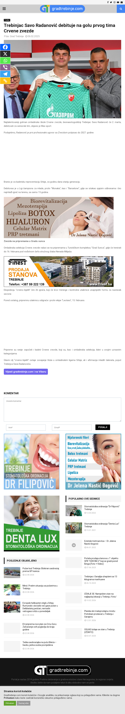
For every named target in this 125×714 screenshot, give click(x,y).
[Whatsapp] (5, 60)
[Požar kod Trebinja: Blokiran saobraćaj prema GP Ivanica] (12, 572)
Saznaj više (24, 703)
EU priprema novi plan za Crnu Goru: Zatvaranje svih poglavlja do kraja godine (40, 627)
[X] (5, 53)
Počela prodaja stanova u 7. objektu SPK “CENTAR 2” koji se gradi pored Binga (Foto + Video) (101, 561)
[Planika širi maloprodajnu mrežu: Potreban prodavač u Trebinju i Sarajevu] (74, 615)
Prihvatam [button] (10, 703)
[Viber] (5, 67)
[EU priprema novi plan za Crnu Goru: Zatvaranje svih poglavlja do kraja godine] (12, 628)
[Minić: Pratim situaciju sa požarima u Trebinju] (12, 589)
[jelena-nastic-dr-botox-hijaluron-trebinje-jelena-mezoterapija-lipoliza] (59, 237)
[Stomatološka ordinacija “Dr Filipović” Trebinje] (74, 510)
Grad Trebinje (17, 36)
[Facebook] (5, 47)
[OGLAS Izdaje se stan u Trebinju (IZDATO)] (74, 633)
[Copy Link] (5, 80)
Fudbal (7, 20)
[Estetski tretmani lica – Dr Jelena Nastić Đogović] (74, 545)
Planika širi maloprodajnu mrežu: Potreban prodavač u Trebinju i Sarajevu (100, 614)
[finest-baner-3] (59, 286)
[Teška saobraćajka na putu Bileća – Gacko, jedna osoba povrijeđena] (12, 646)
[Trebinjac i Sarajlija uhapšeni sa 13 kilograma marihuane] (74, 580)
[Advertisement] (62, 158)
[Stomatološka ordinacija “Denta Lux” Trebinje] (74, 527)
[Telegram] (5, 74)
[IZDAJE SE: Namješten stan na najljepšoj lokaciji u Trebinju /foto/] (74, 597)
